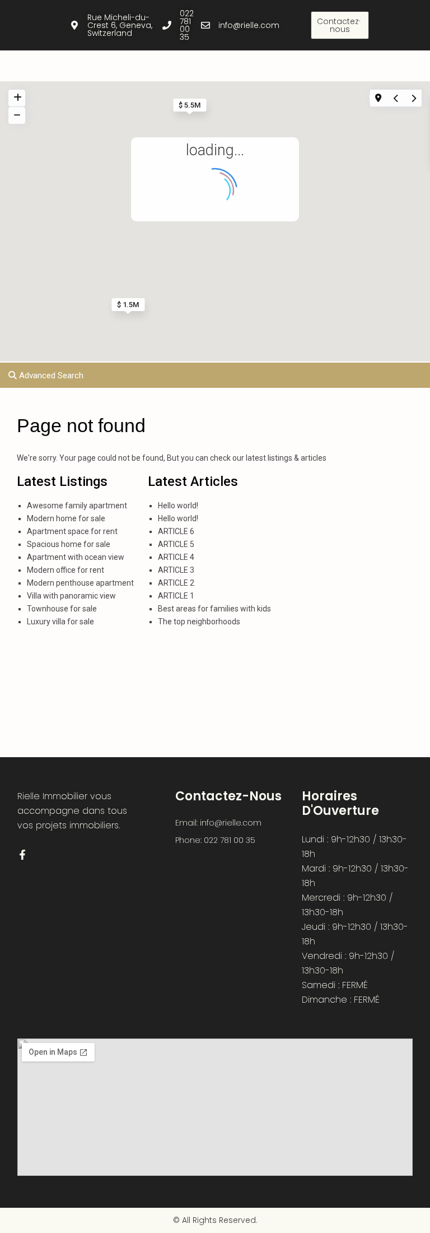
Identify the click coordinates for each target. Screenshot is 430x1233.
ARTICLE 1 (176, 595)
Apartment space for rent (72, 531)
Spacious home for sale (68, 544)
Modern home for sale (66, 518)
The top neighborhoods (199, 621)
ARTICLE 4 (176, 557)
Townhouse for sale (62, 608)
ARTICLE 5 (176, 544)
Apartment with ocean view (75, 557)
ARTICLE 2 (176, 582)
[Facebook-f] (361, 25)
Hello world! (178, 505)
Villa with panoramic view (71, 595)
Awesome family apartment (77, 505)
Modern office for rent (65, 569)
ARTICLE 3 (176, 569)
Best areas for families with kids (214, 608)
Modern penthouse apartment (80, 582)
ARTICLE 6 (176, 531)
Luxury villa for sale (60, 621)
